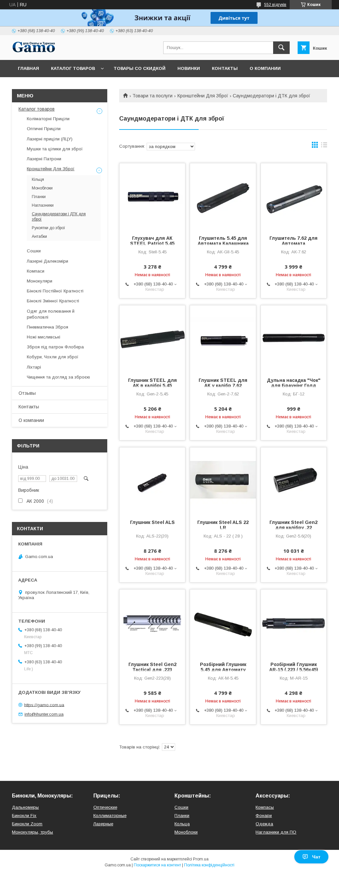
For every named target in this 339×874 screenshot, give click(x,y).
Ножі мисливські (43, 336)
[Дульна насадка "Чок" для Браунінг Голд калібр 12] (293, 338)
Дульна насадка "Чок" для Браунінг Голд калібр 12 (293, 385)
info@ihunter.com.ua (44, 714)
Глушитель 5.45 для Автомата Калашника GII (223, 243)
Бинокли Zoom (27, 823)
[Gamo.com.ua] (34, 51)
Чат (316, 856)
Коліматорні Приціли (48, 118)
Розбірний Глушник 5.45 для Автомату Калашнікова (223, 670)
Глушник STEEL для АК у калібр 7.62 (223, 383)
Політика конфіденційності (209, 865)
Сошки (34, 250)
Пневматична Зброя (47, 327)
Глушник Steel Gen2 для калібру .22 (293, 525)
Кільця (38, 179)
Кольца (182, 823)
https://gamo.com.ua (44, 704)
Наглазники (43, 205)
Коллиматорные (109, 815)
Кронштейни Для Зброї (202, 95)
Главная (28, 68)
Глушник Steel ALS (152, 522)
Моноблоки (42, 188)
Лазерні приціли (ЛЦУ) (50, 138)
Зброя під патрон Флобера (55, 346)
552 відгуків (275, 4)
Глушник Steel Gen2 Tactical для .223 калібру (152, 670)
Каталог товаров (73, 68)
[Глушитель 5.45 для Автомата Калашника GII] (223, 196)
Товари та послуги (152, 95)
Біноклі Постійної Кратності (55, 290)
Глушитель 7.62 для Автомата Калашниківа (293, 243)
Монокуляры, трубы (32, 832)
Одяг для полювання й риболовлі (50, 314)
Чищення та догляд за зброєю (58, 377)
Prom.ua (201, 859)
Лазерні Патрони (44, 158)
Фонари (264, 815)
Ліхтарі (34, 367)
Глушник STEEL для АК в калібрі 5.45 (152, 383)
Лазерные (103, 823)
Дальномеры (25, 807)
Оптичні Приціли (44, 128)
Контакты (225, 68)
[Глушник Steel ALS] (152, 480)
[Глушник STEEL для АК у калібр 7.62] (223, 338)
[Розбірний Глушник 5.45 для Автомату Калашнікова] (223, 623)
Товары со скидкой (140, 68)
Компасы (265, 807)
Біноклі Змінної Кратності (53, 300)
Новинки (188, 68)
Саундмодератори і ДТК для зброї (59, 217)
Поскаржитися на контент (157, 865)
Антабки (39, 236)
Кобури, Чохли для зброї (52, 356)
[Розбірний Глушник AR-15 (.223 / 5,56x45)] (293, 623)
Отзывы (27, 393)
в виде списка (324, 146)
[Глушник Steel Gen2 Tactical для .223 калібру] (152, 623)
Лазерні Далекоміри (47, 261)
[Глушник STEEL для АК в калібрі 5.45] (152, 338)
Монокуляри (39, 281)
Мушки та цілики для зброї (55, 148)
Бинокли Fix (24, 815)
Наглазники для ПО (276, 832)
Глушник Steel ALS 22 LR (223, 525)
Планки (39, 196)
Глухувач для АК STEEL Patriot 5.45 (152, 240)
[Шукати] (281, 47)
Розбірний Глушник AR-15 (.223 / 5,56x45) (293, 667)
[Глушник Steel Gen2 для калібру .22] (293, 480)
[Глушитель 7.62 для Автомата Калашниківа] (293, 196)
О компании (265, 68)
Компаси (35, 271)
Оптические (105, 807)
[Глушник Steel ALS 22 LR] (223, 480)
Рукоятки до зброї (48, 228)
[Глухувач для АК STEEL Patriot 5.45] (152, 196)
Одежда (264, 823)
